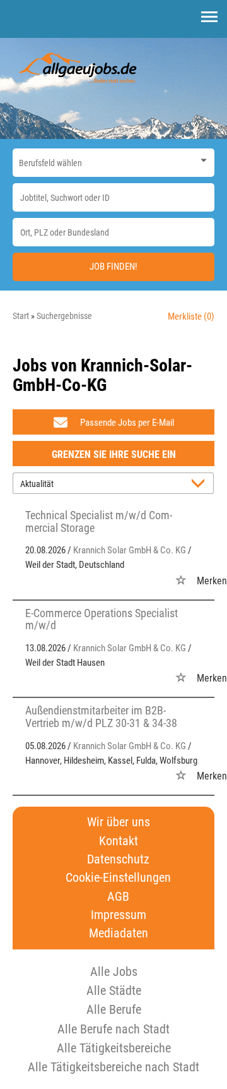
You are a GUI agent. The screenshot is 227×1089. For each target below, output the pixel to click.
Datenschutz (118, 859)
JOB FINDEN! (113, 266)
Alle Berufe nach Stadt (113, 1029)
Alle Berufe (113, 1009)
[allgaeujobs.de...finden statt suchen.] (79, 67)
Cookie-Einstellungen (118, 877)
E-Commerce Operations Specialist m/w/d (101, 619)
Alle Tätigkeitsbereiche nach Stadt (113, 1066)
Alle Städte (113, 990)
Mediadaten (118, 933)
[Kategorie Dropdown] (201, 159)
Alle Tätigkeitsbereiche (114, 1048)
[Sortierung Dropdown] (200, 484)
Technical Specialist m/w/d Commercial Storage (98, 521)
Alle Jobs (113, 971)
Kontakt (118, 841)
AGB (118, 896)
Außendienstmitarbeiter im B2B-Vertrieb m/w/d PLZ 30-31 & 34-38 (101, 717)
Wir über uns (118, 822)
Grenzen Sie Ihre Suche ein (114, 454)
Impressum (118, 915)
